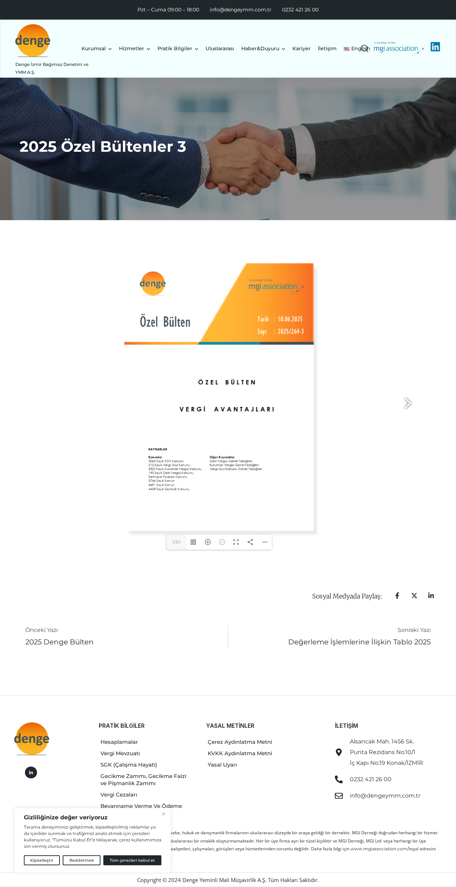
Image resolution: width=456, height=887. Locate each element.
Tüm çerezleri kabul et (132, 860)
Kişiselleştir (41, 860)
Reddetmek (81, 860)
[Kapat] (163, 814)
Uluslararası (220, 48)
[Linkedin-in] (31, 773)
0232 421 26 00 (300, 9)
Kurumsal (94, 48)
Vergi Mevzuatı (120, 753)
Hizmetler (131, 48)
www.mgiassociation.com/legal (385, 848)
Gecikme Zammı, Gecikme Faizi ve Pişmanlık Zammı (143, 780)
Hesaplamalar (119, 741)
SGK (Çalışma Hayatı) (128, 764)
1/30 (176, 542)
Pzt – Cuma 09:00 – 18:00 (168, 9)
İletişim (327, 48)
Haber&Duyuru (260, 48)
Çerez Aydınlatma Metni (240, 741)
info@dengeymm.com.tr (240, 9)
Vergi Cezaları (118, 794)
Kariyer (301, 48)
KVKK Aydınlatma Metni (240, 753)
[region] (92, 840)
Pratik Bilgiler (174, 48)
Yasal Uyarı (222, 764)
